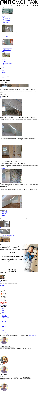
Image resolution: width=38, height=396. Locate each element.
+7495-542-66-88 (4, 332)
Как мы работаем (4, 72)
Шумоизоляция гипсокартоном (7, 64)
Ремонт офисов (4, 215)
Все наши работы (2, 285)
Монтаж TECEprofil (4, 316)
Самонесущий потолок (6, 22)
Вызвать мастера (2, 97)
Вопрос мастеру (4, 330)
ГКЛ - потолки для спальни (6, 20)
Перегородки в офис (5, 36)
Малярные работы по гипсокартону (7, 63)
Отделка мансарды (5, 21)
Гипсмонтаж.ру (6, 334)
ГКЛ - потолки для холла (6, 17)
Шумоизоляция (4, 321)
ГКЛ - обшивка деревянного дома (7, 48)
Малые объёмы (4, 315)
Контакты (3, 73)
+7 (4, 67)
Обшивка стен (3, 310)
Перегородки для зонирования (7, 35)
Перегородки (3, 23)
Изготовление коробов (6, 62)
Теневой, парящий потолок (5, 317)
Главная (3, 70)
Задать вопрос (2, 281)
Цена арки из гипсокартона (6, 61)
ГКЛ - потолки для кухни (6, 18)
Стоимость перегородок (5, 212)
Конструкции (3, 51)
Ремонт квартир (4, 326)
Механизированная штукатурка (7, 50)
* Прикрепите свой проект (26, 377)
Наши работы (3, 311)
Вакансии (3, 331)
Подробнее (1, 86)
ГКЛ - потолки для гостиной (7, 19)
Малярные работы (4, 213)
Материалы (3, 71)
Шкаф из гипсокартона (6, 60)
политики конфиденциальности (33, 335)
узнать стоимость (4, 16)
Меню (2, 69)
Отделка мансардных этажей (5, 322)
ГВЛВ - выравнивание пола (6, 49)
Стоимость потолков (4, 211)
